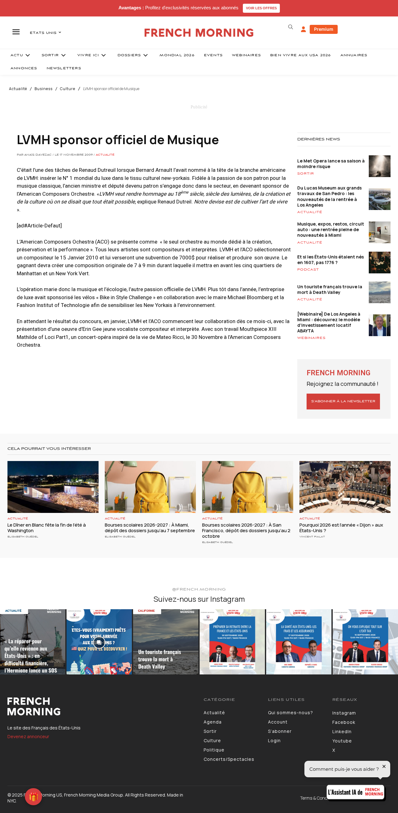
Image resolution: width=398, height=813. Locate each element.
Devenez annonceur (28, 736)
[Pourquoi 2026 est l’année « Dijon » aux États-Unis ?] (345, 487)
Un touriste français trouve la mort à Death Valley (329, 289)
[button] (290, 27)
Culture (67, 89)
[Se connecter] (303, 29)
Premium (323, 29)
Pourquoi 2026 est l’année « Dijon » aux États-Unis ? (341, 528)
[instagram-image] (32, 641)
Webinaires (311, 338)
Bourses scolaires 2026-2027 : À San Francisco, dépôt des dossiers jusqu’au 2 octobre (246, 530)
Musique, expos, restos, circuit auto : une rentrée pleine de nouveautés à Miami (330, 229)
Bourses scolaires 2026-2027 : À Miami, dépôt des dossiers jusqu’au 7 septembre (150, 528)
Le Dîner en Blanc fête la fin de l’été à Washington (46, 528)
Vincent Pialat (312, 536)
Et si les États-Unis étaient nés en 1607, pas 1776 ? (330, 259)
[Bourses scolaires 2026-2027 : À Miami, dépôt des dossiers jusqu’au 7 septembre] (150, 487)
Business (44, 89)
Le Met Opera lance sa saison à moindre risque (331, 163)
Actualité (18, 89)
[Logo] (100, 706)
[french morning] (199, 33)
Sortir (305, 174)
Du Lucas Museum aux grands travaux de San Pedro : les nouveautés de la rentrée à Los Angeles (329, 196)
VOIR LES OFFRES (261, 8)
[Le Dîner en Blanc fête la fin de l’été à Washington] (53, 487)
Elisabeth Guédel (22, 536)
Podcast (308, 270)
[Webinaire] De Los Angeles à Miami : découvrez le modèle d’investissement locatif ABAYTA (328, 322)
